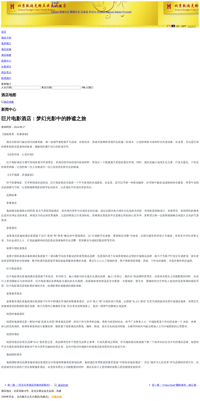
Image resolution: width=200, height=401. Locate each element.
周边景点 (6, 72)
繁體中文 (75, 11)
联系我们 (6, 78)
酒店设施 (6, 49)
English (55, 11)
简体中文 (56, 6)
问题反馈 (57, 396)
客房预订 (6, 43)
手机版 (55, 2)
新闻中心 (6, 61)
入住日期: (6, 87)
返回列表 (62, 385)
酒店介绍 (6, 37)
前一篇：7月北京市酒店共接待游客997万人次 (31, 385)
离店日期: (46, 87)
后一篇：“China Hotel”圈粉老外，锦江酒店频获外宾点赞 (175, 385)
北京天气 (192, 26)
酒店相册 (6, 55)
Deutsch (101, 11)
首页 (3, 32)
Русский (126, 11)
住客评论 (6, 66)
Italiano (118, 11)
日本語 (84, 11)
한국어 (92, 11)
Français (110, 11)
